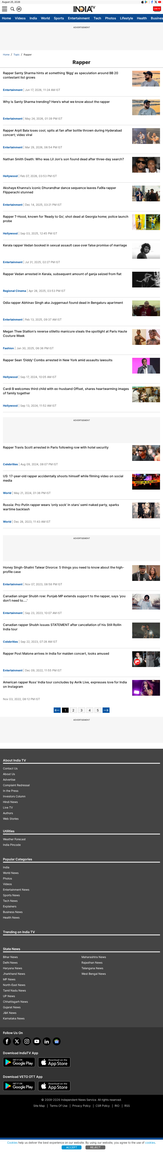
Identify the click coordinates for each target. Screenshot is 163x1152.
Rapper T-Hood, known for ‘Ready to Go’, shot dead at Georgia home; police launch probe (65, 218)
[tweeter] (17, 1041)
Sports (59, 18)
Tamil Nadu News (14, 990)
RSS (127, 1105)
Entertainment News (16, 889)
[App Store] (54, 1062)
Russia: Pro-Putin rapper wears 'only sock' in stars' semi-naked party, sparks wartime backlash (61, 507)
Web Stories (10, 818)
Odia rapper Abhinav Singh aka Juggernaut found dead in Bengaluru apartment (63, 303)
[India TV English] (84, 9)
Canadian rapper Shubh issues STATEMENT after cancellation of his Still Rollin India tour (62, 627)
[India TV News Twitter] (155, 2)
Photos (110, 18)
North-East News (14, 985)
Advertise (9, 779)
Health (142, 18)
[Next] (106, 710)
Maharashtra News (94, 957)
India (33, 18)
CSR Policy (103, 1105)
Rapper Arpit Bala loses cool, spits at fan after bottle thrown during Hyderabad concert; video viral (62, 132)
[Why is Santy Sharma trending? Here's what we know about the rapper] (146, 107)
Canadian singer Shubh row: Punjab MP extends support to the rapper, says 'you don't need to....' (64, 598)
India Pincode (12, 844)
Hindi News (10, 802)
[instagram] (27, 1041)
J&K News (9, 1012)
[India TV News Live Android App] (19, 1062)
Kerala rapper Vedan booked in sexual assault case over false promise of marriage (65, 245)
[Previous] (57, 710)
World (45, 18)
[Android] (146, 2)
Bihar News (10, 957)
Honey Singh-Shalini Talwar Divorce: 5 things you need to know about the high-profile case (63, 569)
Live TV (8, 807)
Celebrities (10, 464)
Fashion (8, 348)
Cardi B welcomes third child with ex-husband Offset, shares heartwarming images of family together (66, 391)
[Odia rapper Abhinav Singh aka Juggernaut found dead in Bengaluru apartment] (146, 308)
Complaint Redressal (16, 785)
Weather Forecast (14, 839)
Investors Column (14, 796)
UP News (9, 996)
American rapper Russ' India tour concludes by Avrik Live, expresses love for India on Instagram (65, 684)
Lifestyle (126, 18)
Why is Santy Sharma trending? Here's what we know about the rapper (56, 102)
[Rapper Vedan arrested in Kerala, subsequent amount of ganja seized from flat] (146, 279)
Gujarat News (11, 1007)
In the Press (10, 790)
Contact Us (10, 768)
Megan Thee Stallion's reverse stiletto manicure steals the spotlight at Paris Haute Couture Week (65, 333)
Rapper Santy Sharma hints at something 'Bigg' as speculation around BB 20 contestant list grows (60, 75)
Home (6, 18)
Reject (95, 1147)
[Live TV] (157, 9)
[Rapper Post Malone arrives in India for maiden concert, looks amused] (146, 659)
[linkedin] (47, 1041)
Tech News (10, 900)
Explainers (9, 906)
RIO (117, 1105)
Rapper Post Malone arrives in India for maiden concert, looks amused (56, 653)
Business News (12, 912)
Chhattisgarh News (15, 1001)
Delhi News (10, 962)
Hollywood (10, 176)
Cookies (12, 1142)
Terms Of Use (58, 1105)
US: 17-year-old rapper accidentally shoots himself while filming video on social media (63, 478)
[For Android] (19, 1086)
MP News (9, 979)
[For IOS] (54, 1086)
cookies (150, 1142)
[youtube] (37, 1041)
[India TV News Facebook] (152, 2)
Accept (71, 1147)
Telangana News (92, 968)
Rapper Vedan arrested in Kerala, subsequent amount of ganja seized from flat (62, 274)
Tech (97, 18)
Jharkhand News (14, 973)
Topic (17, 54)
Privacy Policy (81, 1105)
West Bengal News (94, 973)
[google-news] (57, 1041)
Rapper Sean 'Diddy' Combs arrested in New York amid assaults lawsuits (58, 360)
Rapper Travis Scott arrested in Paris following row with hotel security (56, 447)
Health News (11, 917)
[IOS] (142, 2)
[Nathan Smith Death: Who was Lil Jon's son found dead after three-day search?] (146, 165)
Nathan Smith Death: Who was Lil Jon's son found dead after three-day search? (63, 159)
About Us (9, 774)
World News (10, 873)
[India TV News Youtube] (159, 2)
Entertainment (79, 18)
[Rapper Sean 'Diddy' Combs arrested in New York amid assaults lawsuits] (146, 366)
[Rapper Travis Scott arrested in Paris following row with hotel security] (146, 453)
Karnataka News (13, 1018)
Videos (20, 18)
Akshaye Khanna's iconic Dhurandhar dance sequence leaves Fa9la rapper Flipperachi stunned (59, 190)
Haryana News (12, 968)
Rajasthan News (92, 962)
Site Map (39, 1105)
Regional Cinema (14, 290)
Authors (8, 813)
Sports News (11, 895)
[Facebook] (7, 1041)
